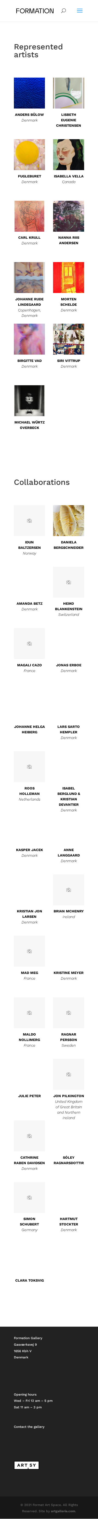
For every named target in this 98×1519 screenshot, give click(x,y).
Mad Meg (29, 973)
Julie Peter (29, 1096)
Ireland (69, 917)
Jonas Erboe (68, 665)
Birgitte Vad (29, 361)
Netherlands (29, 799)
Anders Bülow (29, 115)
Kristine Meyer (69, 973)
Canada (68, 182)
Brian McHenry (69, 911)
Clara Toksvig (29, 1280)
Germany (30, 1230)
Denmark (30, 120)
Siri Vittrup (68, 361)
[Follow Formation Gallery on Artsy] (26, 1468)
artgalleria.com (63, 1511)
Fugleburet (29, 176)
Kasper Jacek (29, 850)
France (29, 670)
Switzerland (68, 614)
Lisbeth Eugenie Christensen (68, 120)
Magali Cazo (29, 665)
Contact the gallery (29, 1427)
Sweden (69, 1045)
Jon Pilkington (68, 1096)
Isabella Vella (69, 176)
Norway (29, 553)
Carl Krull (29, 237)
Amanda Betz (29, 603)
